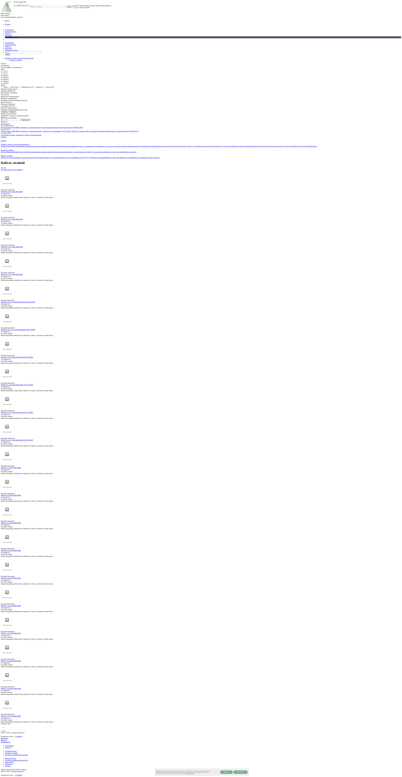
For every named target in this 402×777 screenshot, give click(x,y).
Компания (4, 738)
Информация (5, 742)
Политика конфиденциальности (16, 760)
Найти (8, 54)
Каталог (8, 24)
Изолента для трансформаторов (305, 146)
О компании (9, 30)
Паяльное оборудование (240, 146)
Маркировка (10, 152)
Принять (226, 772)
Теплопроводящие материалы (38, 152)
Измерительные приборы (137, 146)
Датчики (262, 146)
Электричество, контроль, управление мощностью (193, 146)
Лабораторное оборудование (11, 146)
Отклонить (240, 772)
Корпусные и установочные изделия (87, 146)
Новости (8, 33)
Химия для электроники (75, 152)
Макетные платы (21, 152)
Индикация (47, 146)
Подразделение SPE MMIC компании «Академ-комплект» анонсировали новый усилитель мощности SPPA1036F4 (42, 127)
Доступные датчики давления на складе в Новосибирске (21, 135)
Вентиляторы (254, 146)
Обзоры (8, 766)
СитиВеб (18, 736)
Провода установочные (52, 158)
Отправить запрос (11, 37)
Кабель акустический (8, 158)
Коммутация (25, 146)
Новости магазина (9, 118)
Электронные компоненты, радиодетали (279, 146)
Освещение (55, 146)
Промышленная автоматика (165, 146)
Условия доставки (11, 753)
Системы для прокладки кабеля (95, 152)
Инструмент (150, 146)
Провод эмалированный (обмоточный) (30, 158)
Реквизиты (9, 764)
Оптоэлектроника (36, 146)
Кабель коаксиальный (151, 158)
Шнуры (3, 152)
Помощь (4, 740)
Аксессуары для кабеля (115, 152)
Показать (4, 112)
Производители (10, 32)
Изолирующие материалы (58, 152)
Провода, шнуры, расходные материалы (114, 146)
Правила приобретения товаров (16, 755)
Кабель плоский (138, 158)
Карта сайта (9, 762)
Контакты (8, 35)
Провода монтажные (113, 158)
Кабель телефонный (99, 158)
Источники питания (66, 146)
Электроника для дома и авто (221, 146)
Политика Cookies (189, 773)
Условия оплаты (11, 751)
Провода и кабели (15, 60)
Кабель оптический (68, 158)
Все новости (5, 124)
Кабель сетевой (126, 158)
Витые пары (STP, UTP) (83, 158)
